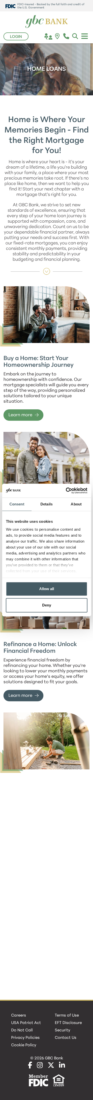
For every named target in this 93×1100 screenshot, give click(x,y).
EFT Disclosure (68, 1023)
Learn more (20, 415)
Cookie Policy (23, 1045)
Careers (18, 1016)
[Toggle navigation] (84, 36)
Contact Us (65, 1038)
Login (16, 37)
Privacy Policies (25, 1038)
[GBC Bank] (46, 22)
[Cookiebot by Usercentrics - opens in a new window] (66, 490)
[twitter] (51, 1066)
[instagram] (40, 1066)
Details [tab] (46, 504)
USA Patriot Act (26, 1023)
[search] (75, 37)
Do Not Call (22, 1030)
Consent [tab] (16, 504)
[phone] (66, 37)
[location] (57, 37)
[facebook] (30, 1066)
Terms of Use (67, 1016)
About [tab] (76, 504)
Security (62, 1030)
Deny (46, 605)
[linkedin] (62, 1066)
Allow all (46, 589)
